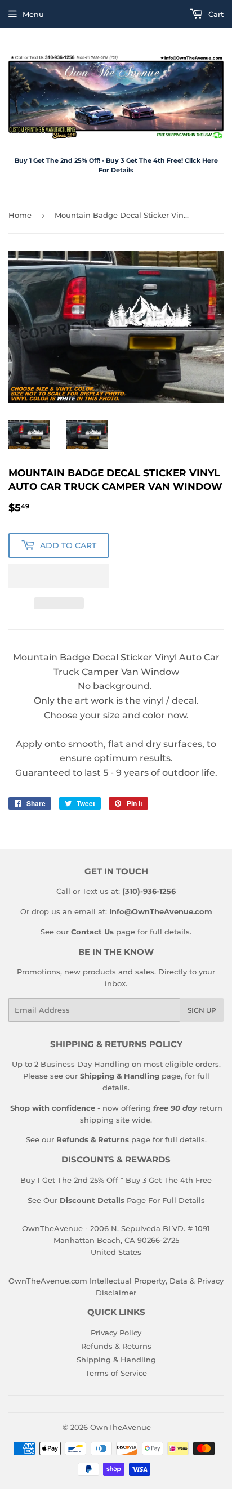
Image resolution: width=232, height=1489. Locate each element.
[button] (58, 576)
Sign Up (202, 1010)
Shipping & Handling (116, 1359)
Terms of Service (116, 1373)
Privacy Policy (116, 1332)
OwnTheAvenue (120, 1427)
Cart (215, 14)
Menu (33, 14)
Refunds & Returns (116, 1346)
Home (20, 215)
